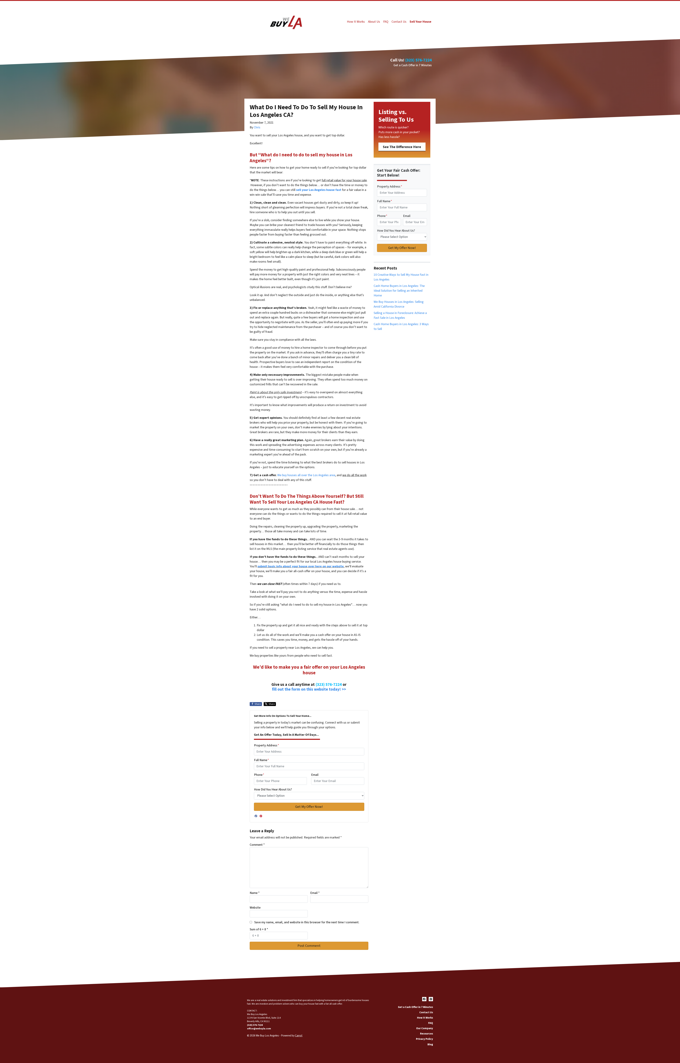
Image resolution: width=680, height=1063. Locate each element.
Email (314, 775)
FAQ (385, 21)
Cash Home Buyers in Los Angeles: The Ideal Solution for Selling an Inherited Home (399, 291)
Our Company (424, 1028)
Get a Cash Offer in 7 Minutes (412, 65)
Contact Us (399, 21)
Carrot (298, 1036)
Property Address (266, 745)
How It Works (356, 21)
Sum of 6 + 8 (259, 929)
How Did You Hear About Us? (273, 789)
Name (255, 893)
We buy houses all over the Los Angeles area (306, 475)
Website (255, 907)
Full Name (261, 760)
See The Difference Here (402, 146)
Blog (430, 1044)
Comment (257, 845)
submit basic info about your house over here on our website (300, 566)
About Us (374, 21)
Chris (257, 127)
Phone (259, 775)
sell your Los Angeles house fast (318, 190)
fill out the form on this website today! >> (309, 689)
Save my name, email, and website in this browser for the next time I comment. (306, 922)
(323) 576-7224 (418, 60)
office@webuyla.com (259, 1028)
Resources (426, 1034)
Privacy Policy (424, 1039)
